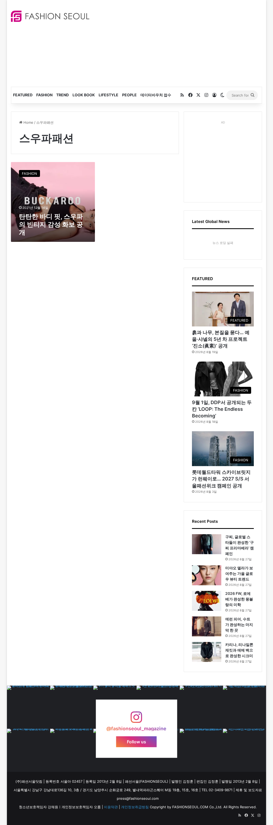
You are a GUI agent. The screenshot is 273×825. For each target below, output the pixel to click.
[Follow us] (136, 720)
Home (27, 122)
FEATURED (23, 95)
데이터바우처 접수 (155, 95)
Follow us (136, 741)
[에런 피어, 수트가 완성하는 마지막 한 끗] (206, 626)
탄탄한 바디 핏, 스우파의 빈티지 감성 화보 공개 (51, 224)
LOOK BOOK (84, 95)
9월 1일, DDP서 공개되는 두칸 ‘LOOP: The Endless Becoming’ (222, 409)
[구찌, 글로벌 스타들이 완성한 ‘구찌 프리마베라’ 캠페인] (206, 544)
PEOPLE (129, 95)
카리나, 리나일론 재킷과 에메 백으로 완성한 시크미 (239, 650)
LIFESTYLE (108, 95)
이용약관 (111, 807)
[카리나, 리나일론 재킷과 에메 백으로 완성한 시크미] (206, 652)
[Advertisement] (185, 42)
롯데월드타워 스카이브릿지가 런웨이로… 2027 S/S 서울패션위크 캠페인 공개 (221, 478)
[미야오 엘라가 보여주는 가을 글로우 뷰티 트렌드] (206, 575)
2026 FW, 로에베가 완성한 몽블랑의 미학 (239, 599)
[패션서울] (50, 16)
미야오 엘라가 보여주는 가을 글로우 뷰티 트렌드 (239, 573)
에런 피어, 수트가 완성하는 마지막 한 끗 (239, 624)
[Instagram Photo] (28, 707)
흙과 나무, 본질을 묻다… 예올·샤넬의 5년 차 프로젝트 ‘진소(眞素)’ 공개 (221, 339)
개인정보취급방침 (135, 807)
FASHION (44, 95)
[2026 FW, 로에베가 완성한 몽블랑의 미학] (206, 601)
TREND (62, 95)
